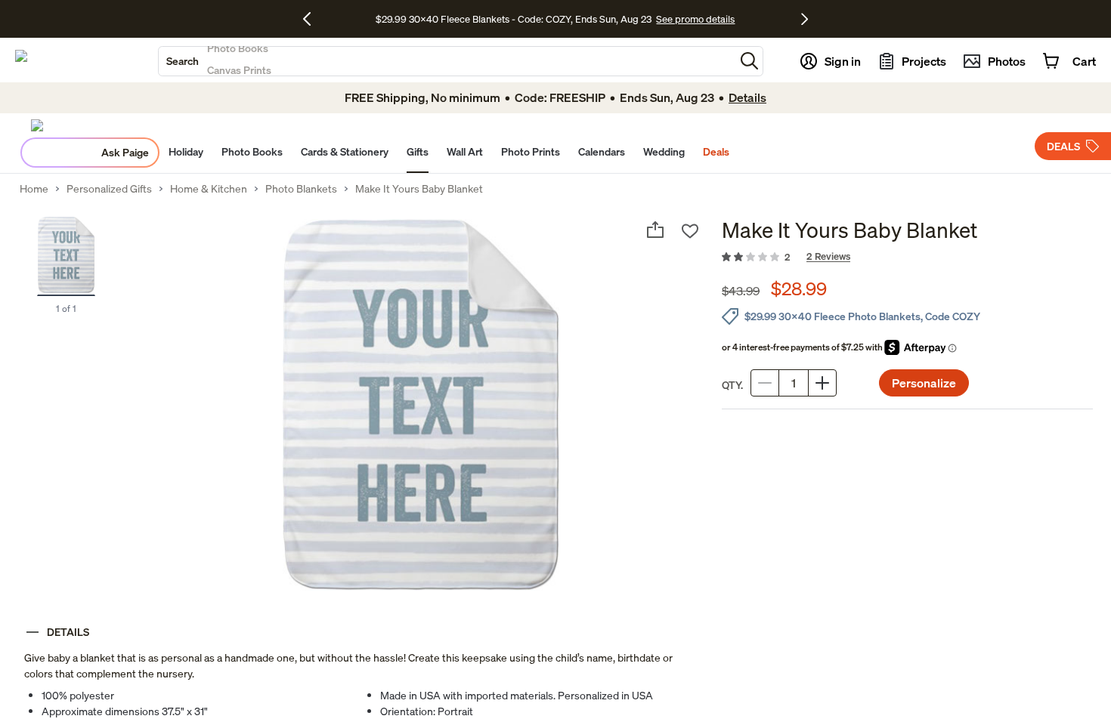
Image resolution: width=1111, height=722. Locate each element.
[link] (907, 257)
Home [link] (34, 189)
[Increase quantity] (822, 382)
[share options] (655, 229)
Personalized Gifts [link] (109, 189)
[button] (749, 61)
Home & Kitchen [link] (208, 189)
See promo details (695, 19)
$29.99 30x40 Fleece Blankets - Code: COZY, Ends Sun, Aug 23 (516, 19)
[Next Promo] (804, 19)
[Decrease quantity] (764, 382)
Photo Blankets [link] (301, 189)
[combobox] (446, 61)
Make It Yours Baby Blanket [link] (419, 189)
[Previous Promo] (312, 19)
